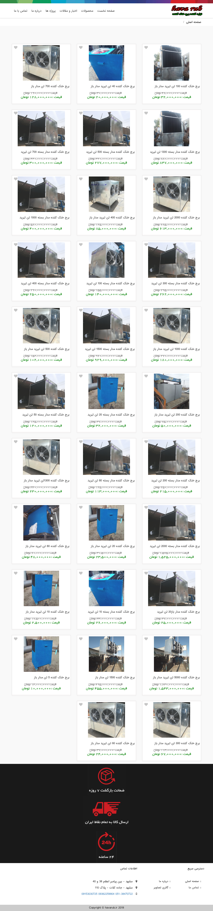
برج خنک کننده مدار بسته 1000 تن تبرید (44, 217)
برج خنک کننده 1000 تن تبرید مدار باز (176, 349)
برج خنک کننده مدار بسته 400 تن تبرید (45, 283)
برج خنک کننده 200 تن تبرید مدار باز (177, 414)
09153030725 (89, 894)
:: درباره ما (165, 881)
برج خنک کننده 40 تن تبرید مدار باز (113, 86)
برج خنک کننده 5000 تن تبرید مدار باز (176, 677)
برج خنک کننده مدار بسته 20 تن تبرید (111, 414)
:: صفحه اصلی (193, 881)
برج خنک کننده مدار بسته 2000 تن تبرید (175, 546)
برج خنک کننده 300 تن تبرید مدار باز (177, 743)
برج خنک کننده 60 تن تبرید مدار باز (113, 743)
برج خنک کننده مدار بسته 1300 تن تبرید (175, 152)
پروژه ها (51, 11)
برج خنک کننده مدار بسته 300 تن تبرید (175, 283)
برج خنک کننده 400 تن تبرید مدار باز (112, 217)
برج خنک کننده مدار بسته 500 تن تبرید (110, 152)
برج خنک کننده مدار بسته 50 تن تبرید (45, 414)
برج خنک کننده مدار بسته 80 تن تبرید (111, 480)
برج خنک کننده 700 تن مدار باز (50, 86)
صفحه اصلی (193, 22)
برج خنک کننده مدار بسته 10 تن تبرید (111, 611)
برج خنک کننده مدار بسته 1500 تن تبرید (110, 349)
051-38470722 (124, 894)
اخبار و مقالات (68, 11)
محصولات (87, 11)
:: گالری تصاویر (162, 888)
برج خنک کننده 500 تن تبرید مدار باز (46, 349)
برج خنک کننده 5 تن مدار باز (51, 677)
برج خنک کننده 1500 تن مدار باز (115, 677)
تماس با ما (20, 11)
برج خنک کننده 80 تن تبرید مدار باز (47, 546)
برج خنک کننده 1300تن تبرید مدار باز (46, 480)
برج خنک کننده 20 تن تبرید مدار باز (113, 546)
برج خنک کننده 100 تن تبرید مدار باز (177, 86)
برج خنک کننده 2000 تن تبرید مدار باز (176, 217)
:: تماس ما (195, 888)
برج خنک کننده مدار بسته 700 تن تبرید (45, 152)
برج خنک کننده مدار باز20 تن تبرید (178, 611)
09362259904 (106, 894)
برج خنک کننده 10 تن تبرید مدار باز (47, 611)
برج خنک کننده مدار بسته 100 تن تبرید (110, 283)
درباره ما (36, 11)
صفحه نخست (106, 11)
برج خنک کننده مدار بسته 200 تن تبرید (175, 480)
